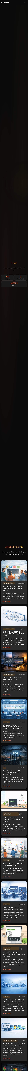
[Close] (23, 522)
